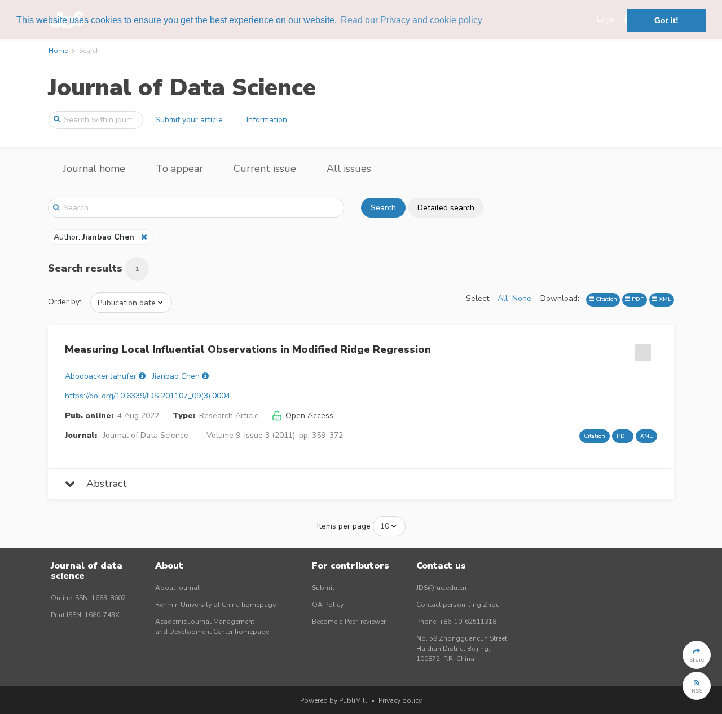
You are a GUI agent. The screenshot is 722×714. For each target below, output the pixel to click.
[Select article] (641, 349)
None (521, 298)
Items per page (344, 526)
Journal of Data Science (182, 88)
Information (266, 119)
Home (58, 50)
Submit (323, 587)
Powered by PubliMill (333, 700)
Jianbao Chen (176, 376)
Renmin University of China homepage (215, 604)
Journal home (94, 168)
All (503, 298)
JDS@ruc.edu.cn (441, 587)
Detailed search (445, 207)
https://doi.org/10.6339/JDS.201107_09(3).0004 (147, 396)
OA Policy (328, 604)
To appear (179, 168)
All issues (349, 168)
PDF (637, 299)
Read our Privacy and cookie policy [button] (411, 20)
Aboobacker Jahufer (101, 376)
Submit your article (189, 119)
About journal (177, 587)
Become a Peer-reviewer (349, 621)
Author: (94, 237)
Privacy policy (400, 700)
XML (664, 299)
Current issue (265, 168)
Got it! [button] (666, 20)
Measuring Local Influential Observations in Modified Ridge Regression (248, 349)
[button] (697, 655)
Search (383, 207)
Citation (605, 299)
